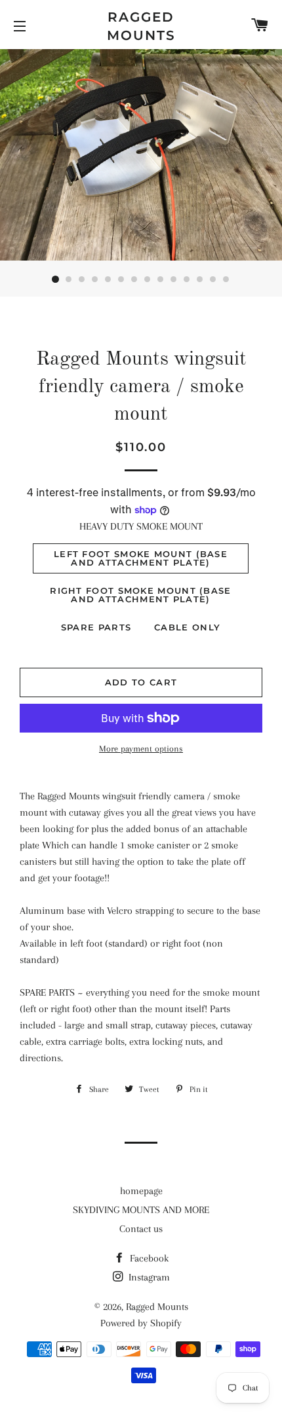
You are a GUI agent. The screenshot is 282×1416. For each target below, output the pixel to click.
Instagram (148, 1277)
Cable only (187, 627)
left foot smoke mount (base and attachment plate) (141, 558)
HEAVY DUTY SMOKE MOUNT (141, 526)
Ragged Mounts (141, 26)
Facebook (148, 1258)
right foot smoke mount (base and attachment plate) (140, 594)
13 (213, 279)
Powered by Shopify (141, 1323)
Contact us (141, 1229)
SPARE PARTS (96, 627)
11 (186, 279)
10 (173, 279)
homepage (141, 1191)
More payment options (141, 748)
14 (226, 279)
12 (200, 279)
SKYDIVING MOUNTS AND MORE (141, 1210)
